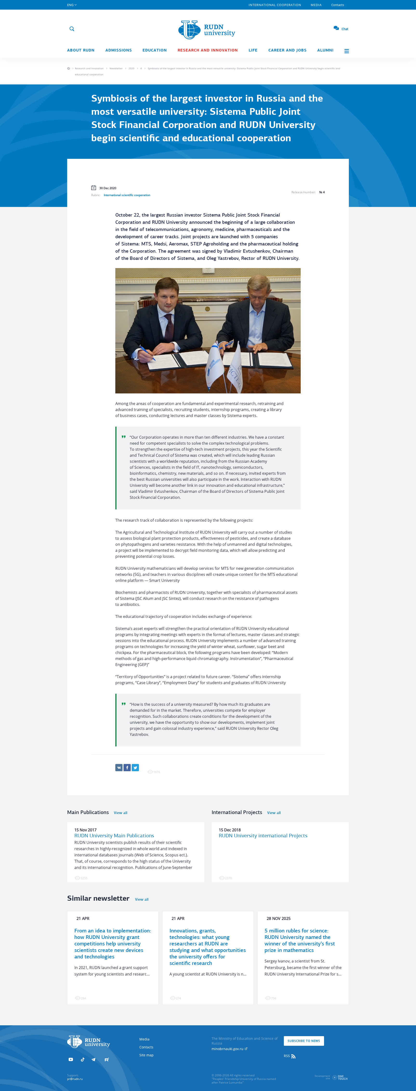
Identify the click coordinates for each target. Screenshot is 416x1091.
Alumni (325, 50)
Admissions (118, 50)
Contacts (337, 5)
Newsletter (116, 68)
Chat (345, 29)
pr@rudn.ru (75, 1079)
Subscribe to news (304, 1041)
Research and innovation (208, 50)
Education (155, 50)
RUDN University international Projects (263, 836)
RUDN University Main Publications (114, 836)
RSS (287, 1055)
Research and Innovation (89, 68)
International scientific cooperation (127, 195)
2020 (131, 68)
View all (120, 813)
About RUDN (81, 50)
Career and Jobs (287, 50)
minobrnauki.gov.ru (228, 1048)
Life (253, 50)
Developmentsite (322, 1077)
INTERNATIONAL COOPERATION (275, 5)
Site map (146, 1055)
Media (316, 5)
